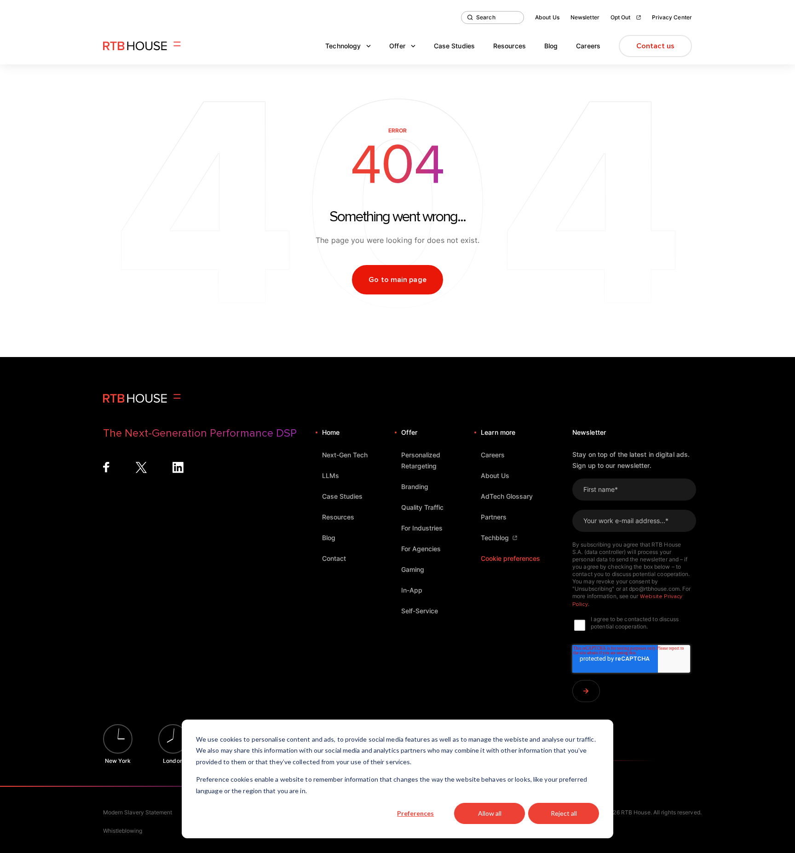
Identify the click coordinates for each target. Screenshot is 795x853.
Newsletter (584, 17)
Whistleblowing (122, 830)
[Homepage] (142, 46)
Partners (494, 517)
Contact (334, 558)
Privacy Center (672, 17)
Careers (588, 46)
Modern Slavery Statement (137, 812)
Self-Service (419, 611)
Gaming (412, 569)
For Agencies (421, 549)
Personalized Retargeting (420, 460)
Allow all (489, 813)
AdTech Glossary (507, 496)
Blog (551, 46)
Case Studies (454, 46)
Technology (343, 46)
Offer (397, 46)
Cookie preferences (510, 558)
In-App (411, 590)
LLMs (330, 475)
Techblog (495, 538)
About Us (547, 17)
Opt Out (621, 17)
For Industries (422, 528)
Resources (509, 46)
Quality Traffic (422, 507)
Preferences (415, 813)
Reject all (564, 813)
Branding (414, 486)
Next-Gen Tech (345, 455)
